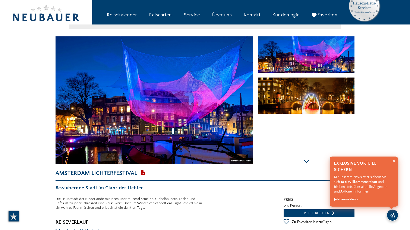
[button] (122, 15)
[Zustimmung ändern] (14, 216)
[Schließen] (393, 161)
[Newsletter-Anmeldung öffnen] (392, 215)
